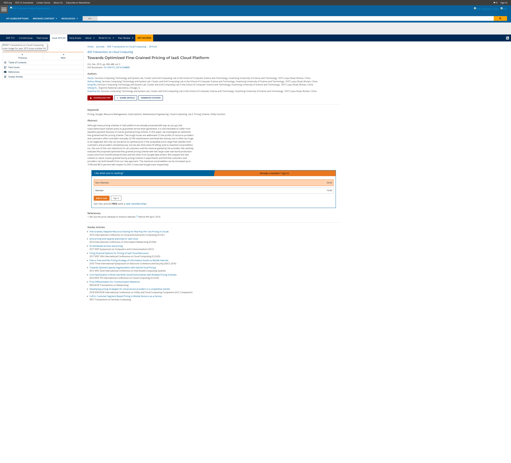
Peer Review (124, 38)
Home (90, 46)
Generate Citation (150, 98)
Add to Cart (101, 198)
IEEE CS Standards (24, 2)
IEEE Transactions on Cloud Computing (126, 46)
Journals (100, 46)
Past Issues (42, 38)
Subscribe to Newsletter (78, 2)
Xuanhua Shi (93, 91)
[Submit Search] (500, 18)
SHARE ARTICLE (127, 98)
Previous (22, 57)
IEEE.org (8, 2)
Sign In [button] (503, 2)
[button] (495, 2)
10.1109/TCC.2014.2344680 (116, 67)
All (89, 18)
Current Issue (26, 38)
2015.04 (152, 46)
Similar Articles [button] (15, 76)
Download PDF (102, 98)
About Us (58, 2)
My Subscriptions (17, 18)
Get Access (144, 38)
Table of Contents (17, 62)
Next (63, 57)
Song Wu (91, 84)
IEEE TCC (10, 38)
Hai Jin (90, 78)
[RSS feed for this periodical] (507, 38)
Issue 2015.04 (58, 38)
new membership (136, 203)
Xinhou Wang (94, 81)
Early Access (75, 38)
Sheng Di (91, 87)
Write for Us (105, 38)
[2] (137, 216)
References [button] (14, 71)
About (88, 38)
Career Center (43, 2)
